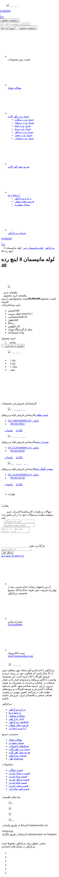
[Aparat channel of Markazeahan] (9, 872)
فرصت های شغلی (24, 201)
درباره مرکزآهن (22, 198)
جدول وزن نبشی (23, 135)
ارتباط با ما (14, 712)
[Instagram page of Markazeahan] (9, 865)
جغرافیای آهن (16, 758)
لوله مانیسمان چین (33, 248)
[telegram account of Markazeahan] (9, 853)
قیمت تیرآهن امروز (19, 779)
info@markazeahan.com (20, 656)
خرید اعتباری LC (18, 728)
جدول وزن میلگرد (24, 119)
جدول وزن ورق (22, 129)
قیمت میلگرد (16, 770)
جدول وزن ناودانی (24, 138)
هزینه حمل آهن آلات (19, 752)
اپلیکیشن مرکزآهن (19, 722)
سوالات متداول (17, 715)
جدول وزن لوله (22, 125)
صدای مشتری (22, 204)
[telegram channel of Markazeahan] (9, 857)
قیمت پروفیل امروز (19, 773)
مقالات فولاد (15, 739)
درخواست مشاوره (9, 20)
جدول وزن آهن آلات (19, 749)
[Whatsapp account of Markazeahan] (9, 861)
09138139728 (17, 477)
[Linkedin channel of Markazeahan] (9, 868)
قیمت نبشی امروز (18, 785)
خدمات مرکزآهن (18, 755)
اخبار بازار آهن (16, 719)
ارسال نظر (7, 552)
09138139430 (17, 450)
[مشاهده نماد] (29, 802)
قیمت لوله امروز (18, 782)
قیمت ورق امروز (18, 776)
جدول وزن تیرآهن (23, 132)
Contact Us (12, 555)
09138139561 (17, 423)
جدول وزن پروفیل (24, 122)
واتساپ (9, 430)
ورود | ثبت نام (7, 28)
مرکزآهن (49, 248)
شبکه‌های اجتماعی (19, 746)
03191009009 (15, 624)
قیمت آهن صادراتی (19, 788)
